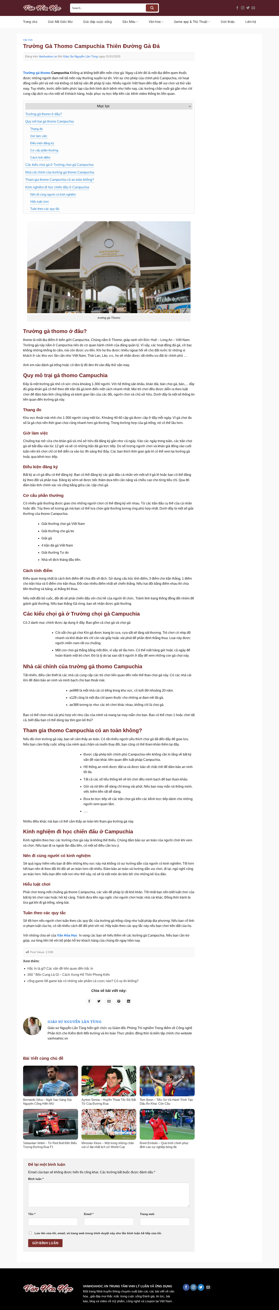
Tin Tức (28, 40)
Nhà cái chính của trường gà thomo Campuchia (59, 172)
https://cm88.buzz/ (52, 1277)
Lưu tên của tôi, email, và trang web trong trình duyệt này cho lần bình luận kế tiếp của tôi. (98, 1233)
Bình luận (36, 1178)
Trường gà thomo (36, 73)
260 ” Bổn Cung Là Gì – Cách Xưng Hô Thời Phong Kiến (68, 974)
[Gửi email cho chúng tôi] (253, 8)
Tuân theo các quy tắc (45, 208)
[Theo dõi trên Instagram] (242, 8)
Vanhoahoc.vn (48, 56)
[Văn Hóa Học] (43, 7)
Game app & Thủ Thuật (190, 22)
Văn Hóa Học (67, 935)
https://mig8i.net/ (81, 1277)
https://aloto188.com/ (113, 1277)
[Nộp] (152, 8)
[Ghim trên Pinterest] (119, 1001)
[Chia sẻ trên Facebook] (89, 1001)
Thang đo (36, 129)
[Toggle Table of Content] (187, 106)
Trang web (147, 1214)
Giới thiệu (227, 22)
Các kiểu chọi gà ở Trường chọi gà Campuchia (59, 165)
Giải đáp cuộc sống (97, 22)
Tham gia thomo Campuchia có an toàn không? (59, 179)
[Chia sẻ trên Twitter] (99, 1001)
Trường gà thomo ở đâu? (43, 114)
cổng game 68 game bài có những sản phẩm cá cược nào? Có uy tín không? (82, 981)
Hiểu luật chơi (39, 201)
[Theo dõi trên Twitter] (248, 8)
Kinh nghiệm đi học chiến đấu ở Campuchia (57, 187)
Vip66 (5, 1277)
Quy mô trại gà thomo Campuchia (49, 121)
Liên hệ (250, 22)
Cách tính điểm (40, 157)
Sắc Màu (128, 22)
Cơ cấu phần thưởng (44, 150)
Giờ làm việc (38, 136)
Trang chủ (30, 22)
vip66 (32, 1277)
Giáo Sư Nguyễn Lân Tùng (80, 56)
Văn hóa (155, 22)
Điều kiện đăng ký (42, 143)
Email (88, 1214)
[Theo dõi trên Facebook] (237, 8)
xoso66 (18, 1277)
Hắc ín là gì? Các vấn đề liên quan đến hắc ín (60, 968)
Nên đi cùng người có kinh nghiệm (53, 194)
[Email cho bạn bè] (109, 1001)
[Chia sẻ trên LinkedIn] (128, 1001)
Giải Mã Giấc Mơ (60, 22)
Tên (31, 1214)
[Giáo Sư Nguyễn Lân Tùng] (32, 1025)
